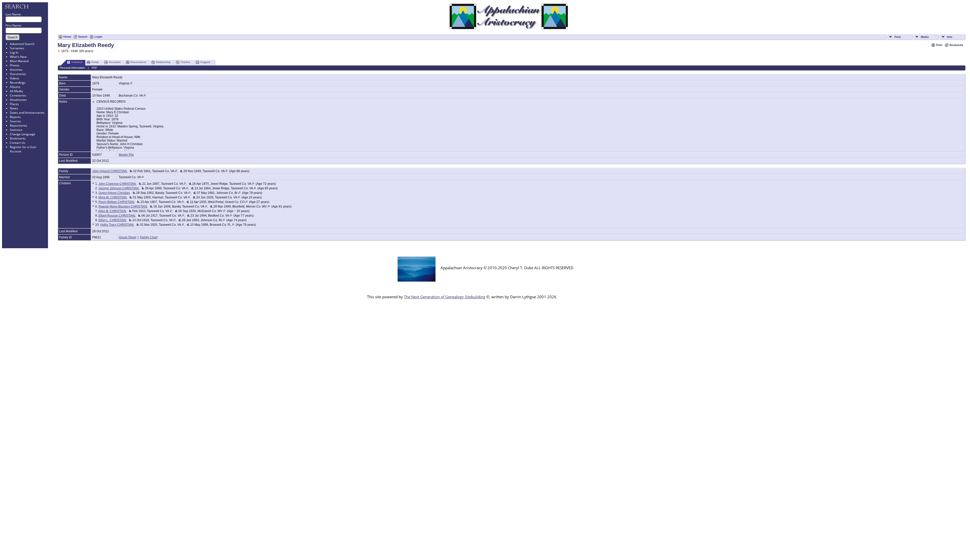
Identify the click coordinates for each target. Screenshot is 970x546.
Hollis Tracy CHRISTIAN (117, 224)
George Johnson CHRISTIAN (119, 188)
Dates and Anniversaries (27, 112)
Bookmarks (18, 138)
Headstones (18, 100)
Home (67, 36)
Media (925, 36)
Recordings (18, 82)
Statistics (16, 130)
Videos (14, 78)
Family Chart (148, 237)
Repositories (18, 125)
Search (82, 36)
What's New (18, 57)
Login (98, 36)
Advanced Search (22, 44)
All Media (16, 91)
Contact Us (17, 143)
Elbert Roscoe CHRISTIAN (117, 215)
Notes (14, 108)
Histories (16, 69)
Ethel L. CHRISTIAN (112, 220)
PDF (94, 67)
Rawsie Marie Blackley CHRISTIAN (123, 206)
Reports (15, 117)
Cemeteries (18, 95)
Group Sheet (127, 237)
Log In (14, 52)
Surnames (17, 48)
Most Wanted (19, 61)
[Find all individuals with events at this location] (131, 83)
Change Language (22, 134)
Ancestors (114, 62)
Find (897, 36)
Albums (15, 87)
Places (14, 104)
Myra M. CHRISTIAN (113, 197)
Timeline (185, 62)
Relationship (163, 62)
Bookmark (956, 45)
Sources (15, 121)
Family (95, 62)
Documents (18, 74)
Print (939, 45)
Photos (14, 65)
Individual (77, 62)
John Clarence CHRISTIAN (117, 184)
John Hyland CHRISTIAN (109, 171)
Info (949, 36)
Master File (126, 154)
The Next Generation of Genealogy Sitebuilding (444, 296)
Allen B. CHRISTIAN (112, 211)
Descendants (138, 62)
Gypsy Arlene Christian (114, 193)
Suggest (205, 62)
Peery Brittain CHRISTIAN (116, 202)
